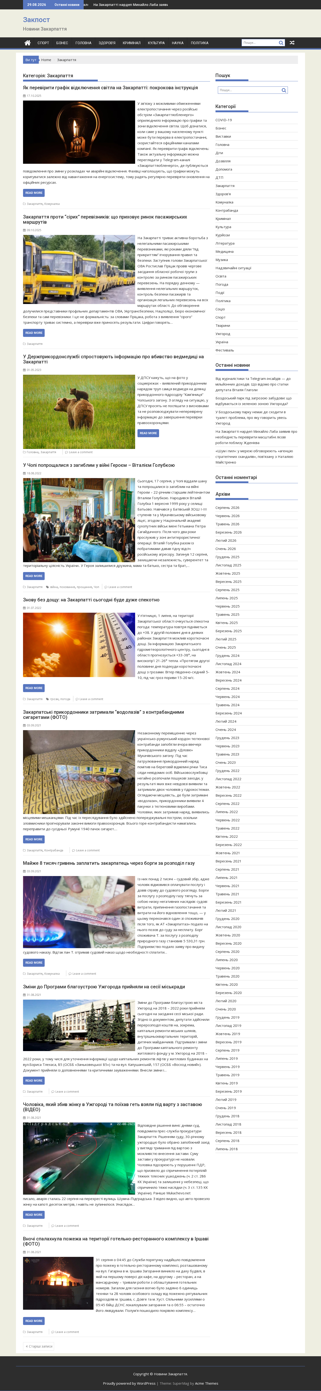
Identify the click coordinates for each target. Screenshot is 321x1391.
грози (54, 699)
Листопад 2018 (228, 1124)
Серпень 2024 (227, 688)
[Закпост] (27, 42)
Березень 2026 (228, 532)
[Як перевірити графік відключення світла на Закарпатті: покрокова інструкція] (79, 103)
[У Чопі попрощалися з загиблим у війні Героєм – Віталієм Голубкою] (79, 481)
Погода (221, 284)
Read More (33, 193)
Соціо (220, 309)
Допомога (223, 169)
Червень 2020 (227, 968)
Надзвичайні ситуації (233, 267)
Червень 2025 (227, 606)
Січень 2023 (225, 762)
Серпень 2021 (227, 869)
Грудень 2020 (227, 918)
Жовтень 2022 (227, 787)
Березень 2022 (228, 844)
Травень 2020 (227, 976)
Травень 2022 (227, 828)
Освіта (220, 276)
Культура (156, 43)
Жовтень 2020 (227, 935)
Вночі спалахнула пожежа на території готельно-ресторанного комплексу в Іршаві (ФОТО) (116, 1241)
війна (54, 587)
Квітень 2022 (226, 836)
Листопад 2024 (228, 663)
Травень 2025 (227, 614)
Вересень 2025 (228, 581)
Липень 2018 (226, 1148)
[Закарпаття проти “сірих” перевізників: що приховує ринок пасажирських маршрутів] (79, 237)
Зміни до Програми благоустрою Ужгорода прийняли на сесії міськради (104, 987)
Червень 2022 (227, 820)
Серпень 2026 (227, 507)
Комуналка (52, 204)
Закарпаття (35, 204)
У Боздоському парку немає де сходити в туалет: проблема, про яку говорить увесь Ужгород (251, 417)
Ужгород (222, 333)
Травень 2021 (227, 894)
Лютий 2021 (225, 910)
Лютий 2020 (225, 1000)
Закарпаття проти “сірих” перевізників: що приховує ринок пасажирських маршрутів (105, 219)
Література (225, 243)
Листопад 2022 (228, 778)
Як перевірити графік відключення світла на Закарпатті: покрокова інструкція (110, 87)
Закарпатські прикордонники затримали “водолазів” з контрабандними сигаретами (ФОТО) (103, 714)
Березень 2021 (228, 902)
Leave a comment (81, 452)
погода (65, 699)
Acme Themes (206, 1383)
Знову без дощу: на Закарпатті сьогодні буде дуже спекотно (91, 600)
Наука (178, 43)
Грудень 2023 (227, 737)
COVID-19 (223, 119)
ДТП (219, 177)
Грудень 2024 (227, 655)
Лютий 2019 (225, 1099)
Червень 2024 (227, 696)
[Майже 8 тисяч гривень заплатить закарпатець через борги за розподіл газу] (79, 879)
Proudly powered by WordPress (129, 1383)
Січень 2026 (225, 548)
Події (219, 292)
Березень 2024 (228, 713)
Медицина (224, 251)
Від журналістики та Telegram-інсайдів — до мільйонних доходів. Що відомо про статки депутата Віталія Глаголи (253, 384)
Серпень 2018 (227, 1140)
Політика (199, 43)
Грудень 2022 (227, 770)
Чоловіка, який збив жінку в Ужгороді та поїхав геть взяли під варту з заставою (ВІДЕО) (112, 1107)
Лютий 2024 (225, 721)
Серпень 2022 (227, 803)
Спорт (43, 43)
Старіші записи (40, 1346)
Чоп (96, 587)
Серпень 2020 (227, 951)
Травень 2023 (227, 754)
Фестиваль (224, 350)
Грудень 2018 (227, 1116)
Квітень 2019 (226, 1083)
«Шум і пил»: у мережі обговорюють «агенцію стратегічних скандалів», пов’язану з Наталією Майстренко (254, 456)
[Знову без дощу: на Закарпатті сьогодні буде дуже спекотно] (79, 615)
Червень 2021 (227, 885)
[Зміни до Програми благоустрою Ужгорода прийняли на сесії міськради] (79, 1002)
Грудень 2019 (227, 1017)
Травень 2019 (227, 1074)
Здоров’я (107, 43)
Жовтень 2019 (227, 1033)
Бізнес (62, 43)
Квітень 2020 (226, 984)
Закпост (36, 20)
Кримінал (132, 43)
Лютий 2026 (225, 540)
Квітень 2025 (226, 622)
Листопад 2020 (228, 926)
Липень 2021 (226, 877)
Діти (219, 152)
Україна (221, 341)
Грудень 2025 (227, 556)
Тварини (222, 325)
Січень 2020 (225, 1009)
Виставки (223, 136)
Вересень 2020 (228, 943)
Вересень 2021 (228, 861)
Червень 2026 (227, 515)
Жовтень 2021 (227, 852)
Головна (83, 43)
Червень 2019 (227, 1066)
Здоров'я (223, 193)
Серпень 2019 (227, 1050)
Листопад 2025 (228, 565)
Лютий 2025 (225, 639)
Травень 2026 (227, 524)
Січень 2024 (225, 729)
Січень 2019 (225, 1107)
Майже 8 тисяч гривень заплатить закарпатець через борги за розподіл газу (109, 863)
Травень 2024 (227, 704)
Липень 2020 (226, 959)
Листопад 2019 (228, 1025)
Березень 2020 (228, 992)
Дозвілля (223, 161)
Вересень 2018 (228, 1132)
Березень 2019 (228, 1091)
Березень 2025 (228, 630)
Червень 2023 (227, 746)
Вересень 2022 (228, 795)
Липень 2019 (226, 1058)
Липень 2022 (226, 811)
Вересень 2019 (228, 1042)
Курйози (222, 235)
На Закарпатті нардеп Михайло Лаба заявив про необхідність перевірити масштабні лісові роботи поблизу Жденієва (256, 437)
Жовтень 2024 (227, 672)
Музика (221, 259)
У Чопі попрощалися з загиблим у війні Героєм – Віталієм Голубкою (99, 465)
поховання (67, 587)
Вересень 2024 (228, 680)
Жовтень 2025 (227, 573)
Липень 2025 (226, 598)
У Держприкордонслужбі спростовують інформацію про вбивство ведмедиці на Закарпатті (113, 359)
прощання (84, 587)
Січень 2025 (225, 647)
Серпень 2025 (227, 589)
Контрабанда (53, 850)
